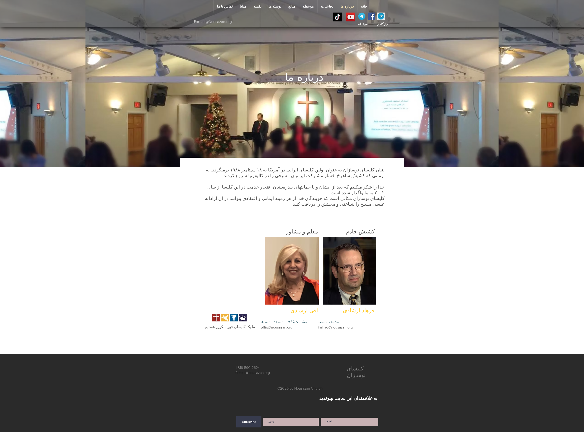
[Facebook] (371, 16)
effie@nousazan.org (276, 327)
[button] (308, 6)
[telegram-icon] (361, 16)
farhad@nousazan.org (335, 327)
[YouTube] (350, 17)
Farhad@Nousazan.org (213, 21)
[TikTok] (337, 17)
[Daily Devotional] (381, 16)
